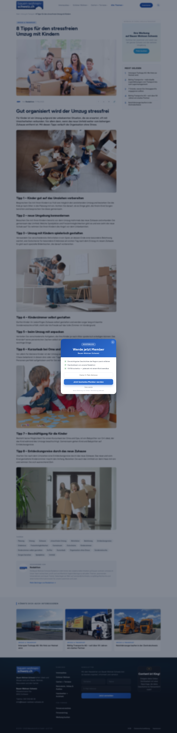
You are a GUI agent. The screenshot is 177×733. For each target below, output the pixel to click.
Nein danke (89, 387)
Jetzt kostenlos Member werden (88, 382)
